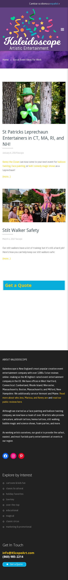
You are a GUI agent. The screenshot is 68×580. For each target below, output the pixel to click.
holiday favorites (14, 494)
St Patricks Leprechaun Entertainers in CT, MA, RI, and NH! (33, 138)
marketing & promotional (19, 526)
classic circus (12, 521)
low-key (10, 499)
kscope (20, 153)
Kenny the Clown (10, 162)
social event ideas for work (27, 59)
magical (10, 515)
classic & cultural (14, 488)
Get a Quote (18, 285)
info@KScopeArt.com (18, 553)
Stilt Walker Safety (20, 230)
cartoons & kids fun (15, 483)
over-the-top (12, 505)
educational (12, 510)
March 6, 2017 (8, 239)
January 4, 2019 (9, 153)
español (54, 3)
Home (5, 59)
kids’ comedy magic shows (42, 166)
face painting (18, 166)
